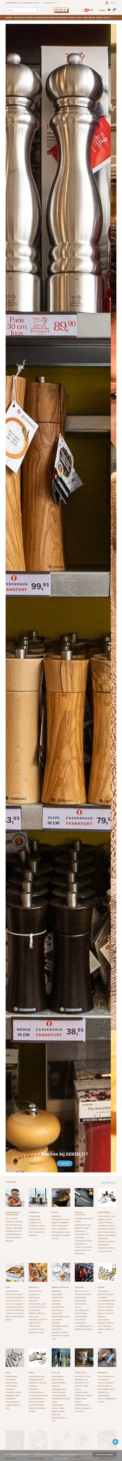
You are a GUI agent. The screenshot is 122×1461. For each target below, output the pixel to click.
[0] (113, 10)
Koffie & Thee (110, 17)
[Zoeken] (38, 10)
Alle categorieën (108, 1182)
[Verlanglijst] (109, 10)
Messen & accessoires (23, 17)
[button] (59, 1169)
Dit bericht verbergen (104, 1454)
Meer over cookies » (61, 1459)
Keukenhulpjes (41, 17)
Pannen (9, 17)
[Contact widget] (115, 1442)
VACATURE (70, 1163)
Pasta (79, 17)
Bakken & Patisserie (58, 17)
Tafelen (99, 17)
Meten (92, 17)
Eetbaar (71, 17)
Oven (85, 17)
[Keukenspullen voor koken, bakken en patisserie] (61, 10)
